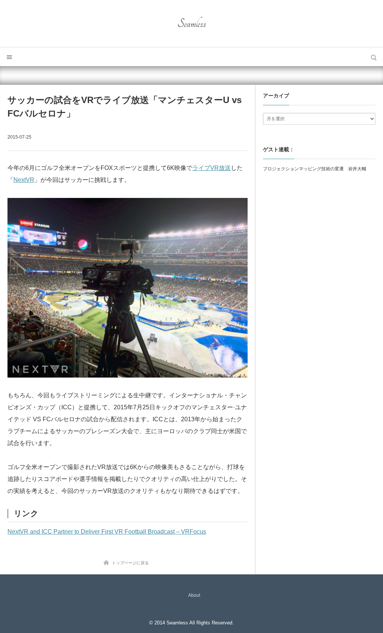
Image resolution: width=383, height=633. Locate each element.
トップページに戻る (130, 563)
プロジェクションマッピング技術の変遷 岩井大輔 (314, 168)
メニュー (9, 56)
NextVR (23, 180)
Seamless (191, 23)
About (194, 595)
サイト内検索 (373, 56)
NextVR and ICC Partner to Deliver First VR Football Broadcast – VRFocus (106, 531)
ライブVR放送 (211, 168)
